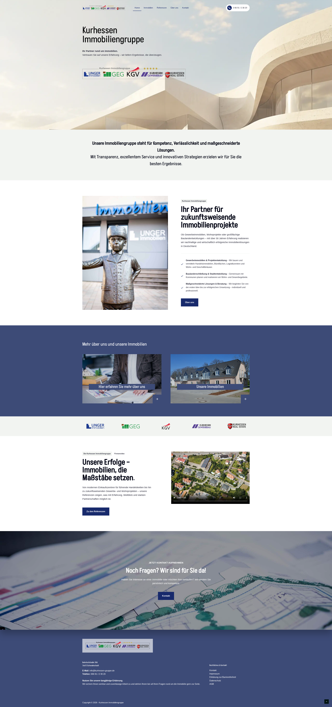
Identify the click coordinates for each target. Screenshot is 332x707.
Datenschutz (215, 681)
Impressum (214, 674)
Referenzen (162, 8)
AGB (211, 684)
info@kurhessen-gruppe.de (102, 671)
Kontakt (185, 8)
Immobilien (148, 8)
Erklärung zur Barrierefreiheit (222, 677)
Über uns (174, 8)
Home (137, 8)
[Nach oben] (326, 701)
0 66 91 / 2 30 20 (240, 8)
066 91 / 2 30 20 (98, 674)
